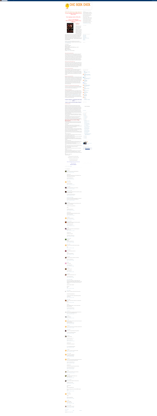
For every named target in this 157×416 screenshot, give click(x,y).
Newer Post (66, 410)
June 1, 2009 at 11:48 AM (70, 230)
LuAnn (67, 273)
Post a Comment (67, 409)
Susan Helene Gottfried (69, 197)
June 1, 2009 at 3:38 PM (70, 271)
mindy (67, 325)
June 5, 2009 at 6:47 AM (70, 377)
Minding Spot (84, 36)
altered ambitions (86, 92)
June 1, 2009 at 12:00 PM (70, 236)
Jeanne (84, 87)
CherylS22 (68, 249)
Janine (84, 82)
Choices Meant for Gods (87, 124)
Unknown (68, 180)
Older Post (80, 410)
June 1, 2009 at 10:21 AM (70, 184)
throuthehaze (68, 238)
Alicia (67, 335)
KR (67, 262)
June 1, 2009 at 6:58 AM (70, 172)
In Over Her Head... (86, 132)
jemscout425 (68, 353)
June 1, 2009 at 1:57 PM (70, 254)
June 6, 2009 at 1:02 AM (70, 383)
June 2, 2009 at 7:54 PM (70, 333)
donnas (67, 256)
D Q (67, 370)
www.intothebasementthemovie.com (75, 94)
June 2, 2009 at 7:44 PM (70, 327)
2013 (84, 113)
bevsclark (68, 186)
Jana (67, 227)
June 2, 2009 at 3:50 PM (70, 323)
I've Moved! (85, 97)
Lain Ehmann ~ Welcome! (87, 99)
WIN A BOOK (84, 35)
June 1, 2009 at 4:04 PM (70, 277)
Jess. (67, 319)
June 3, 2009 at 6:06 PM (70, 356)
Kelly (67, 315)
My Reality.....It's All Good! (87, 74)
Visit (84, 110)
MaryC (85, 97)
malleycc (68, 299)
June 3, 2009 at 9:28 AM (70, 347)
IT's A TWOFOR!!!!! (86, 125)
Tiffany (85, 77)
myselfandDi (85, 94)
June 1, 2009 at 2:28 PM (70, 260)
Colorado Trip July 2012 (86, 90)
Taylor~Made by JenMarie (87, 85)
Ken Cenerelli (68, 405)
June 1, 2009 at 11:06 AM (70, 215)
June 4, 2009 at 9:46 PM (70, 368)
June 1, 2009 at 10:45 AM (70, 200)
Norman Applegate (69, 279)
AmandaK (68, 329)
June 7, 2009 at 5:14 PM (70, 403)
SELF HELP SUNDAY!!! (87, 130)
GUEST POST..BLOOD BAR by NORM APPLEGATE (87, 134)
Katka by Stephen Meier (87, 126)
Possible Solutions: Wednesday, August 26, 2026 (87, 72)
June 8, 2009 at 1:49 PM (70, 407)
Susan (67, 349)
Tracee (67, 170)
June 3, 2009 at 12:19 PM (70, 351)
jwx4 (67, 400)
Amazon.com (68, 50)
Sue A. (67, 358)
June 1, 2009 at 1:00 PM (70, 242)
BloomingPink (85, 80)
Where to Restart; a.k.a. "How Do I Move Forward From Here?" (87, 78)
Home (73, 410)
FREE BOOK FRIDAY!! (86, 123)
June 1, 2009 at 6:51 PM (70, 297)
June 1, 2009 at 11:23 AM (70, 219)
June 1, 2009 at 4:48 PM (70, 288)
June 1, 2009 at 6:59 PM (70, 302)
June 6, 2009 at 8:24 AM (70, 398)
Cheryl (67, 202)
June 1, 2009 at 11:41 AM (70, 225)
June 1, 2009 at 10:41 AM (70, 195)
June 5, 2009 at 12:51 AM (70, 372)
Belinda (68, 374)
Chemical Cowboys (86, 129)
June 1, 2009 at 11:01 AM (70, 210)
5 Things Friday (85, 83)
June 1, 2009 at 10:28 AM (70, 188)
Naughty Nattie (85, 95)
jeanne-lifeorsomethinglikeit (86, 88)
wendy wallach (68, 379)
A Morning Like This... (86, 127)
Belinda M (68, 290)
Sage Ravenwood (69, 190)
